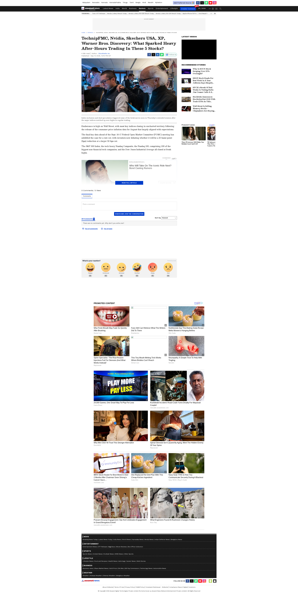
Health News (112, 561)
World (124, 8)
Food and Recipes (100, 561)
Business (133, 8)
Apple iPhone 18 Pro (190, 13)
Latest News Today (105, 539)
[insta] (215, 2)
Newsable (95, 2)
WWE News (119, 554)
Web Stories (141, 561)
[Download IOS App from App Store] (215, 581)
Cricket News (97, 554)
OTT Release (102, 547)
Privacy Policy (130, 587)
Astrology (122, 561)
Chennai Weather (109, 575)
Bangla (137, 2)
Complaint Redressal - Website (157, 587)
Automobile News (160, 568)
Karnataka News (137, 539)
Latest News (108, 8)
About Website (108, 587)
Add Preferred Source (182, 3)
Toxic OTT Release (98, 13)
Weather (86, 575)
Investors (192, 587)
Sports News (87, 554)
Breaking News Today (90, 539)
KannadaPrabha (115, 2)
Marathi (150, 2)
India (118, 8)
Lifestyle (174, 8)
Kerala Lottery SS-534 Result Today (168, 13)
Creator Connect (188, 9)
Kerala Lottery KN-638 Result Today (141, 13)
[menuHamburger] (216, 8)
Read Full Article (129, 183)
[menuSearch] (220, 9)
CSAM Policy (140, 587)
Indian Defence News (162, 539)
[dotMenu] (210, 8)
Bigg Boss (111, 547)
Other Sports (128, 554)
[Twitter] (202, 2)
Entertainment (162, 8)
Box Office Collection (135, 547)
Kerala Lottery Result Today (117, 13)
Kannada (104, 2)
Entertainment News (90, 547)
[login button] (213, 8)
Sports (150, 8)
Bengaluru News (176, 539)
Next (215, 13)
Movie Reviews (121, 547)
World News (126, 539)
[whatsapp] (206, 2)
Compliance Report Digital (178, 587)
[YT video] (210, 2)
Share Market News (101, 568)
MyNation (158, 2)
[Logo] (91, 8)
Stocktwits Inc (104, 53)
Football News (109, 554)
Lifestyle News (88, 561)
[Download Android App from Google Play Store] (210, 581)
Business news (88, 568)
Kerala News (149, 539)
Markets (142, 8)
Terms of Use (119, 587)
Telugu (125, 2)
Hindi (144, 2)
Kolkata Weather (96, 575)
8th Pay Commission (132, 568)
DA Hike (121, 568)
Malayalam (86, 2)
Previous (211, 13)
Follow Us (172, 54)
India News (117, 539)
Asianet (90, 580)
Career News (130, 561)
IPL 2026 (202, 8)
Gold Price (113, 568)
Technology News (146, 568)
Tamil (132, 2)
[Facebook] (198, 2)
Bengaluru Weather (123, 575)
